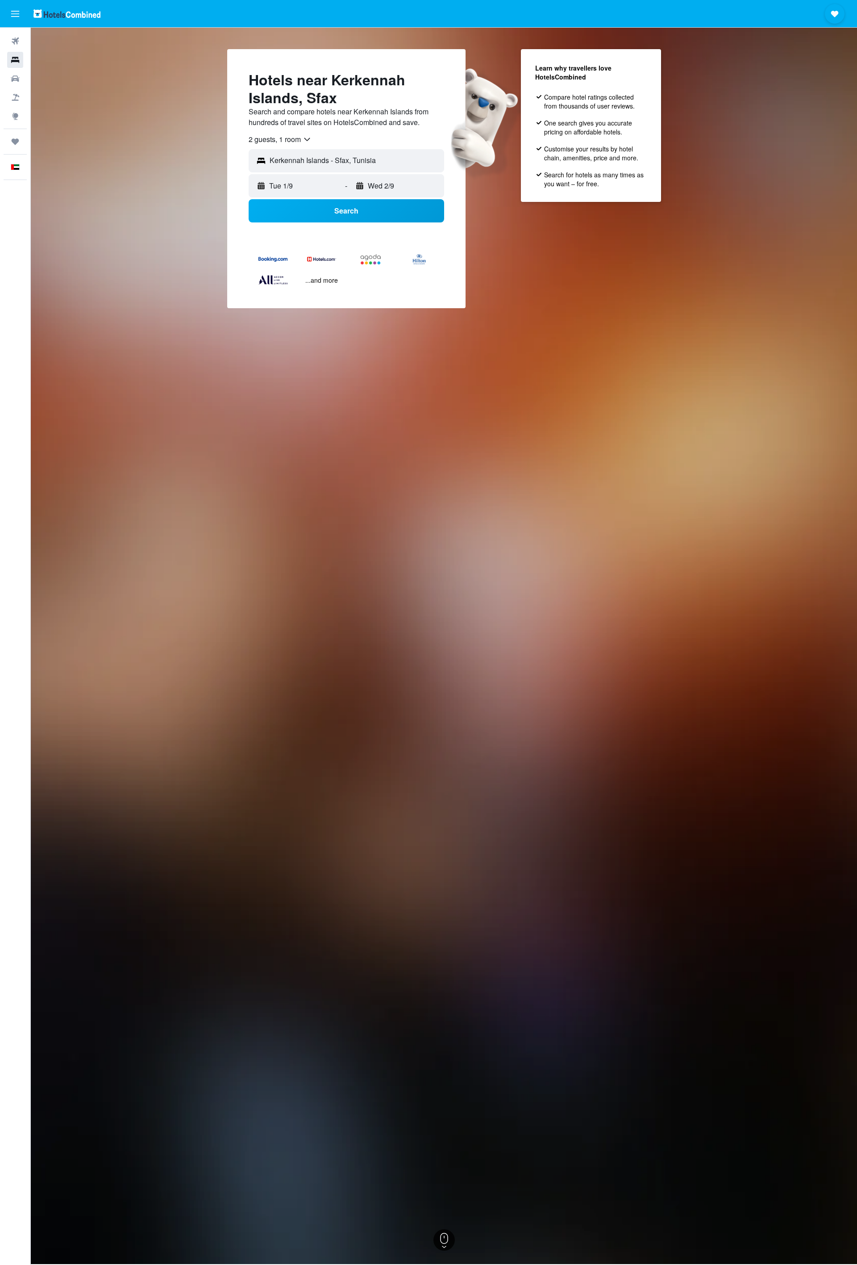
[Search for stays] (15, 60)
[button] (15, 14)
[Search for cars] (15, 79)
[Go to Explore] (15, 116)
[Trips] (15, 142)
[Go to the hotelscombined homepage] (67, 13)
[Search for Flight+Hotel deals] (15, 97)
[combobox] (280, 139)
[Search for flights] (15, 41)
